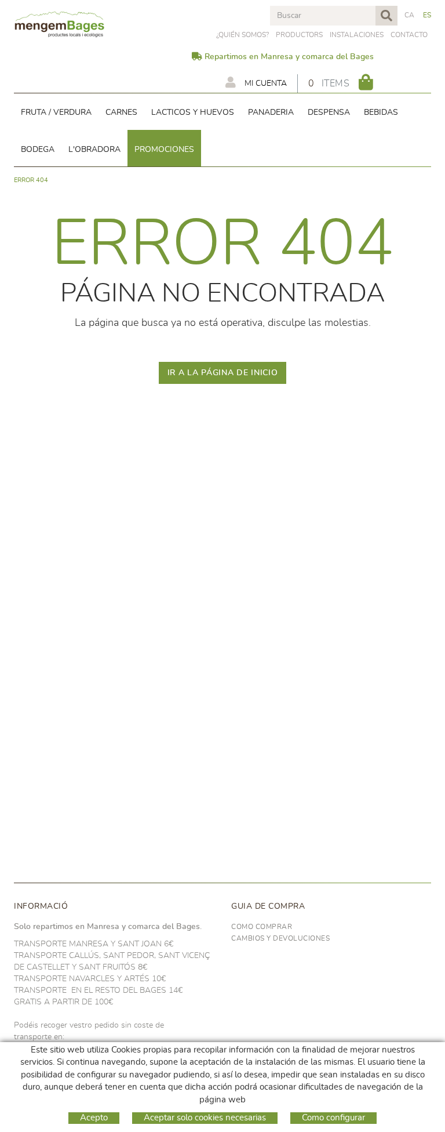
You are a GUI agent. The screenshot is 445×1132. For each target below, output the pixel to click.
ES (427, 15)
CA (409, 15)
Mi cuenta (264, 83)
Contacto (409, 34)
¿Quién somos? (242, 34)
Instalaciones (357, 34)
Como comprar (261, 926)
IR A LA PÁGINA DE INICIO (222, 373)
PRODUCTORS (299, 34)
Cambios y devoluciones (280, 938)
